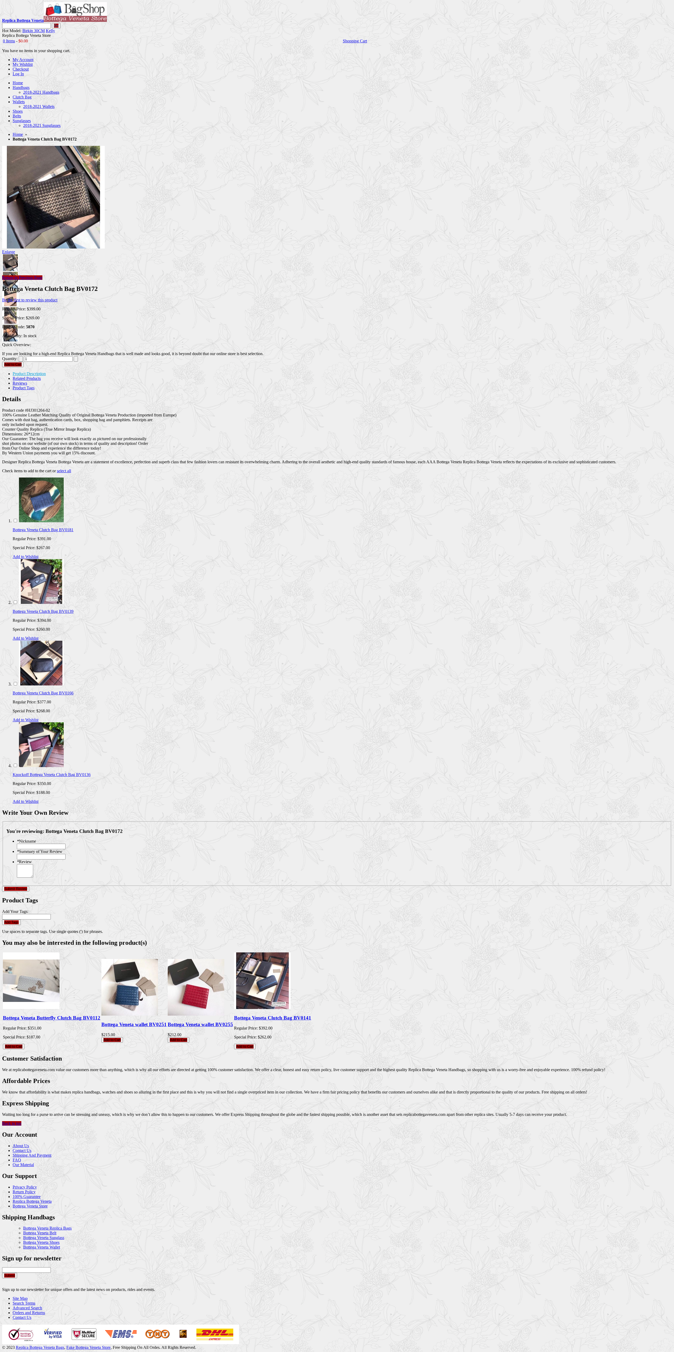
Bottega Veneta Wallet (41, 1247)
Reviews (20, 383)
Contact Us (22, 1150)
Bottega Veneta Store (30, 1206)
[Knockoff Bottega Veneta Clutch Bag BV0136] (41, 765)
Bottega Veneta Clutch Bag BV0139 (43, 611)
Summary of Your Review (39, 851)
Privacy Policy (25, 1187)
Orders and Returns (29, 1312)
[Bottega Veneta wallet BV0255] (196, 1014)
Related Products (27, 378)
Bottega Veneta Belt (39, 1233)
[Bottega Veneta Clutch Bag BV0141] (262, 1007)
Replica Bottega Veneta (32, 1201)
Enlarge (8, 252)
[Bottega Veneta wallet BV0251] (129, 1014)
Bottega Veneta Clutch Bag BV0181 (43, 530)
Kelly (50, 30)
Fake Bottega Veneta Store (88, 1347)
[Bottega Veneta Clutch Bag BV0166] (41, 684)
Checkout (21, 69)
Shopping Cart (355, 41)
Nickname (26, 841)
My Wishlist (23, 64)
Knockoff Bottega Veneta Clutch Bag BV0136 (52, 774)
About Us (21, 1146)
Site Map (20, 1298)
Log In (18, 74)
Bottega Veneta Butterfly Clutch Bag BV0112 (51, 1018)
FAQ (17, 1160)
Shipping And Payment (32, 1155)
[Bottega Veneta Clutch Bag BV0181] (41, 521)
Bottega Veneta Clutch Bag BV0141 (272, 1018)
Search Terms (24, 1303)
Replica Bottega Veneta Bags (40, 1347)
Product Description (29, 373)
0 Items (9, 41)
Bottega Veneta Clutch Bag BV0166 (43, 693)
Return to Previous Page (22, 277)
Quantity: (10, 358)
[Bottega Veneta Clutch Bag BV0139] (41, 602)
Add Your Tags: (15, 911)
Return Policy (24, 1192)
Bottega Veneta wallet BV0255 (200, 1024)
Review (24, 861)
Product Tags (23, 388)
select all (64, 471)
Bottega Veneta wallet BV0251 (134, 1024)
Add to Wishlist (25, 556)
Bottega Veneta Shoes (41, 1242)
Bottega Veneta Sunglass (43, 1237)
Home (18, 134)
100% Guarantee (27, 1196)
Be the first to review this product (29, 300)
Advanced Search (27, 1308)
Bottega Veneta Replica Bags (47, 1228)
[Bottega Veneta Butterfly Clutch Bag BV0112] (31, 1007)
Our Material (23, 1164)
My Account (23, 59)
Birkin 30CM (33, 30)
